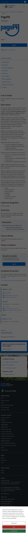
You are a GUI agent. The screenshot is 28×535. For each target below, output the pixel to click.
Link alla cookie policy (11, 518)
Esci (14, 527)
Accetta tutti (14, 531)
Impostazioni (14, 523)
